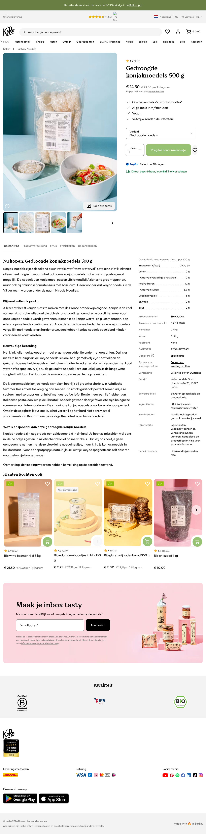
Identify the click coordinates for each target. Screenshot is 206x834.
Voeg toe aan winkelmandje (168, 150)
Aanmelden (98, 625)
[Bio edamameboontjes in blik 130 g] (78, 524)
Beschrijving (11, 246)
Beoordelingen (87, 246)
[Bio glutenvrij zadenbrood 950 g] (128, 524)
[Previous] (1, 41)
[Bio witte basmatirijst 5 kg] (28, 524)
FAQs (53, 246)
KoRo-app (135, 5)
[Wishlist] (167, 32)
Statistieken (67, 246)
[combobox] (90, 32)
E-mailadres (29, 625)
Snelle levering (14, 16)
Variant (134, 131)
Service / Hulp (192, 16)
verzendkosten (156, 91)
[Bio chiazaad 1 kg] (178, 524)
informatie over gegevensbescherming (40, 643)
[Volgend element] (112, 223)
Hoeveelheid (134, 148)
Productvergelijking (35, 246)
